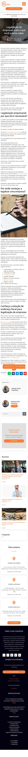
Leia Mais (14, 703)
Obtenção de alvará (8, 280)
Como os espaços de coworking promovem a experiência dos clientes (14, 700)
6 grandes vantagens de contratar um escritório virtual (12, 500)
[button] (24, 4)
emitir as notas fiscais (22, 174)
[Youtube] (19, 655)
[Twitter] (15, 655)
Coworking (18, 39)
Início (3, 14)
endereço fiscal (5, 322)
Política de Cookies (14, 679)
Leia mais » (4, 481)
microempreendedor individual (13, 132)
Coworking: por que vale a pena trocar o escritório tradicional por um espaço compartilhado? (12, 476)
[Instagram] (4, 655)
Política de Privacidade (14, 681)
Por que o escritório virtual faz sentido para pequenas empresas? (13, 523)
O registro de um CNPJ (9, 275)
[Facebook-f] (7, 655)
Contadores (14, 688)
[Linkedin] (11, 655)
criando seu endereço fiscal (12, 357)
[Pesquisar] (24, 414)
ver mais (14, 406)
